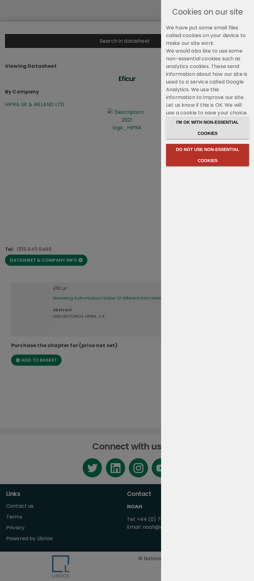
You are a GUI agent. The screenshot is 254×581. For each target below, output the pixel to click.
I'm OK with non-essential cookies (207, 128)
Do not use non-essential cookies (207, 155)
